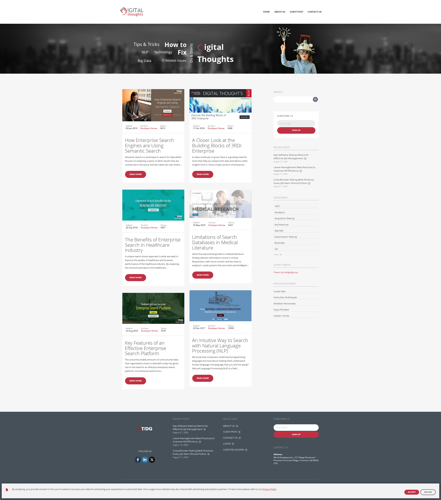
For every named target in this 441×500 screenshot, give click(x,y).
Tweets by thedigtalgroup (286, 272)
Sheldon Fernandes (285, 303)
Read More (136, 174)
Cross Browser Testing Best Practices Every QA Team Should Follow (294, 181)
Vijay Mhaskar (281, 309)
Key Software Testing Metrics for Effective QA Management (291, 156)
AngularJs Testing (285, 218)
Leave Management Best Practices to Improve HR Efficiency (294, 169)
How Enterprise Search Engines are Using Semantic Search (149, 145)
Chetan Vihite (281, 315)
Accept (412, 492)
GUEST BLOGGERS (233, 449)
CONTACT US (230, 437)
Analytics (280, 212)
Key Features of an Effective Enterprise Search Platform (145, 348)
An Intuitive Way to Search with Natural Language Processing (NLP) (220, 345)
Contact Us (315, 11)
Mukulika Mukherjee (285, 297)
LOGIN (227, 443)
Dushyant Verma (148, 128)
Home (266, 11)
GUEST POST (230, 431)
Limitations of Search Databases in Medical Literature (215, 242)
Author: (144, 126)
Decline (428, 492)
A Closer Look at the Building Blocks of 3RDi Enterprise (216, 145)
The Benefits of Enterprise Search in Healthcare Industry (153, 244)
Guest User (280, 291)
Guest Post (296, 11)
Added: (129, 126)
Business (280, 242)
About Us (279, 11)
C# (276, 249)
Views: (163, 126)
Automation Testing (286, 236)
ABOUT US (229, 425)
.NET (277, 206)
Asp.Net (279, 230)
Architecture (282, 224)
